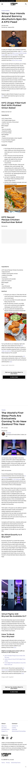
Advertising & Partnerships (19, 731)
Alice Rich (8, 432)
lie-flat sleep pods (17, 479)
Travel (3, 410)
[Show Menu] (2, 4)
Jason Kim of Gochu (12, 55)
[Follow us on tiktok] (11, 737)
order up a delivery (6, 351)
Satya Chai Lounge (17, 60)
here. (11, 361)
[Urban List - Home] (14, 4)
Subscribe (14, 729)
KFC (21, 51)
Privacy (8, 762)
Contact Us (15, 726)
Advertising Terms (15, 762)
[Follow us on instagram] (7, 737)
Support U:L (4, 731)
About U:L (4, 726)
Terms (3, 762)
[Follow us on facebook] (2, 737)
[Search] (25, 4)
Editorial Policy (5, 729)
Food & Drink (5, 10)
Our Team (4, 727)
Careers (14, 727)
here (15, 647)
